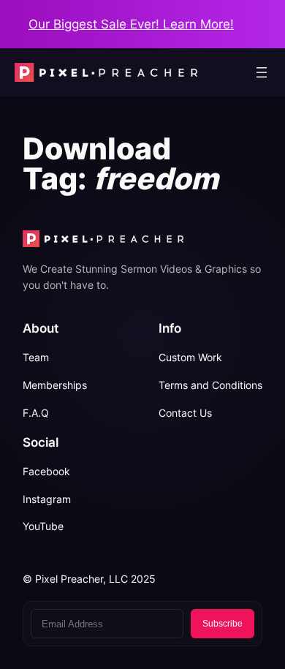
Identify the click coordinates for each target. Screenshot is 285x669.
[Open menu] (261, 72)
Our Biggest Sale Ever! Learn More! (131, 24)
